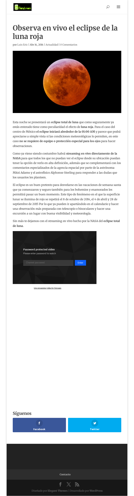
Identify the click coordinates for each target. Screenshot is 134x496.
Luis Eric (22, 44)
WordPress (96, 490)
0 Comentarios (68, 44)
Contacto (65, 474)
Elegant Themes (58, 490)
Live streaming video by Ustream (47, 288)
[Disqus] (67, 354)
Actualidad (52, 44)
